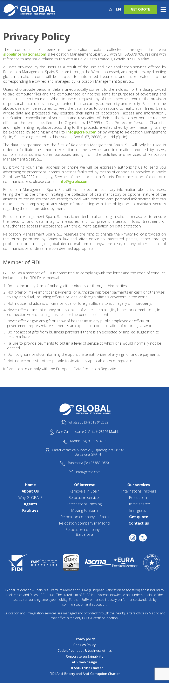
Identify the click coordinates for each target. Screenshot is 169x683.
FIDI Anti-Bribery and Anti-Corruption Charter (84, 673)
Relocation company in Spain (84, 516)
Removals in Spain (84, 491)
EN (118, 9)
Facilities (30, 510)
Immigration (139, 510)
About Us (30, 491)
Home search (138, 503)
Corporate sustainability (84, 656)
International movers (138, 491)
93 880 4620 (99, 462)
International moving (84, 503)
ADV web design (84, 662)
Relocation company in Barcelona (84, 532)
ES (110, 9)
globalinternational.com (24, 54)
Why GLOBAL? (30, 497)
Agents (30, 503)
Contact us (139, 523)
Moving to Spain (84, 510)
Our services (138, 484)
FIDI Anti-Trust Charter (85, 668)
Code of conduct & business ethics (85, 650)
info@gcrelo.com (81, 132)
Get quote (140, 9)
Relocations (139, 497)
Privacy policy (84, 639)
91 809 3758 (97, 441)
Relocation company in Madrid (84, 523)
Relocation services (84, 497)
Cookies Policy (84, 645)
